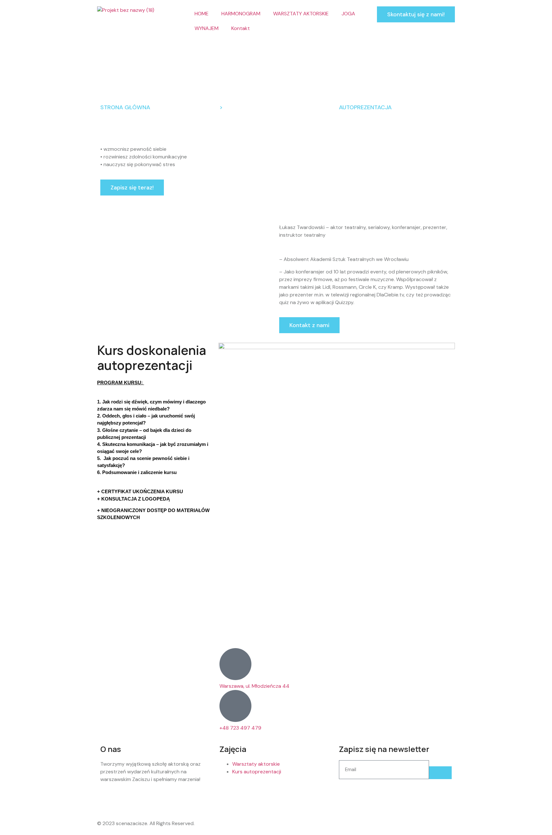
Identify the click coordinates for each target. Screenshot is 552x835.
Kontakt (240, 28)
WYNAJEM (206, 28)
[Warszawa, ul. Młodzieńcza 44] (235, 664)
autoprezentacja (365, 107)
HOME (202, 13)
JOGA (348, 13)
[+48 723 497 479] (235, 706)
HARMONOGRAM (240, 13)
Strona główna (125, 107)
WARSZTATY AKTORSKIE (301, 13)
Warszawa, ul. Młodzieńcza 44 (254, 686)
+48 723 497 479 (240, 727)
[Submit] (440, 772)
